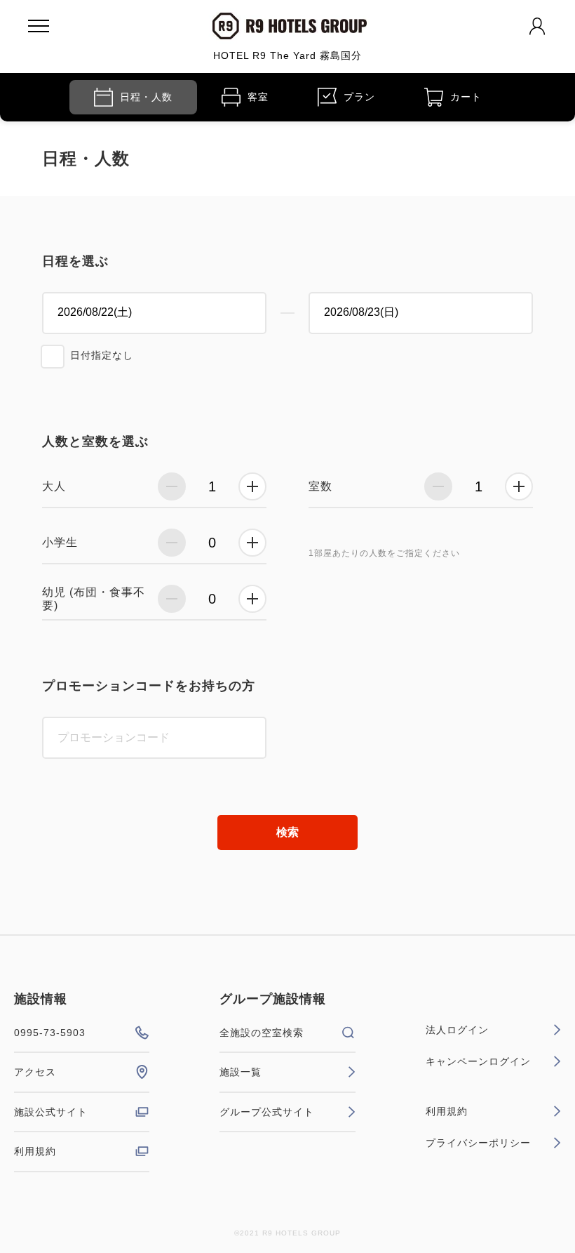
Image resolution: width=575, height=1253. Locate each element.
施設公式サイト (51, 1112)
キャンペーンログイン (478, 1061)
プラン (359, 96)
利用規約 (35, 1151)
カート (466, 96)
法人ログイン (457, 1029)
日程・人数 (146, 96)
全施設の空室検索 (261, 1032)
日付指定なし (101, 355)
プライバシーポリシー (478, 1142)
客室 (258, 96)
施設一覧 (240, 1072)
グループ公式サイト (266, 1112)
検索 (287, 832)
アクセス (35, 1072)
